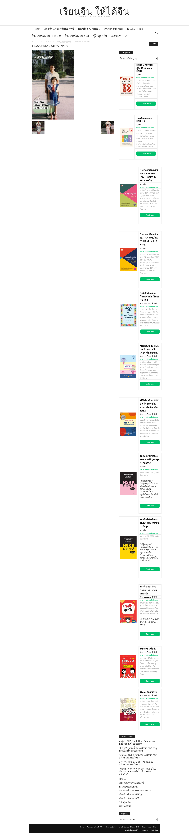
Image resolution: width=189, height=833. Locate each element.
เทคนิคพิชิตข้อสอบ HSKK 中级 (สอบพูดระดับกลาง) (150, 459)
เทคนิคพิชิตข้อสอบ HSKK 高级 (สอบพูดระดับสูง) (150, 523)
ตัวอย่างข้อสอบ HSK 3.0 (46, 35)
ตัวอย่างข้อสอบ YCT (77, 35)
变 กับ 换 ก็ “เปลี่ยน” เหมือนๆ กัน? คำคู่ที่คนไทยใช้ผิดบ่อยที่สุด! (138, 749)
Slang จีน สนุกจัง (148, 692)
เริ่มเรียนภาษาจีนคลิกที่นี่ (59, 29)
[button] (156, 32)
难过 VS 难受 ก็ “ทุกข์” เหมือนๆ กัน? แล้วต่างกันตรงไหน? (137, 763)
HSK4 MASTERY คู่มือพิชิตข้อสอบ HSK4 (144, 68)
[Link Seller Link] (126, 86)
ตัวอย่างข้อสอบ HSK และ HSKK (123, 29)
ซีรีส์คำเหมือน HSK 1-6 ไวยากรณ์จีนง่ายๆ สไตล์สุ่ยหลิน (149, 349)
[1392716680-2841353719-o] (73, 85)
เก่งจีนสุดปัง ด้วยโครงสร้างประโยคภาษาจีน (148, 590)
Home (35, 29)
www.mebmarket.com (145, 78)
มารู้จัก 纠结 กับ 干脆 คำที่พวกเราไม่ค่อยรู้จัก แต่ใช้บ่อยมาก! (137, 742)
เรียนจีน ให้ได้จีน (148, 649)
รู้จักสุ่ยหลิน (100, 35)
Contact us (119, 35)
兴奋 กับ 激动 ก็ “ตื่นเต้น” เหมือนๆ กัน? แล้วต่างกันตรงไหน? (138, 756)
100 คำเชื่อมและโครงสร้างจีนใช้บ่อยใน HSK (149, 296)
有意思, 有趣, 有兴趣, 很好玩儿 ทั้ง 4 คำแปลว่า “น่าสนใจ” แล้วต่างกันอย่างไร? (137, 771)
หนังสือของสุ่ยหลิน (89, 29)
